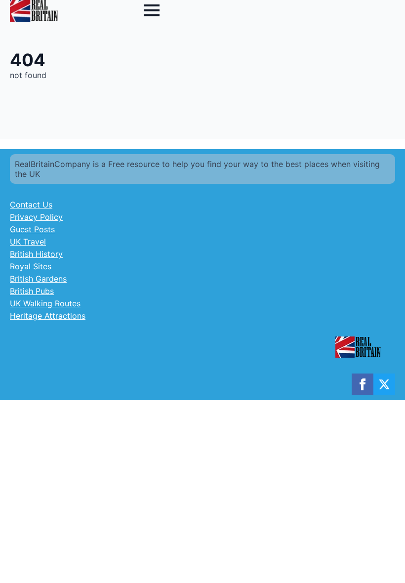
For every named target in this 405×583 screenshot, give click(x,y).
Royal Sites (30, 266)
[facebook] (362, 384)
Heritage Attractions (47, 316)
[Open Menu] (152, 10)
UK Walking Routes (45, 303)
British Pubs (32, 291)
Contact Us (31, 204)
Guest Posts (32, 229)
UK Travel (28, 242)
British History (36, 254)
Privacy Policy (36, 217)
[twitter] (384, 384)
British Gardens (38, 279)
